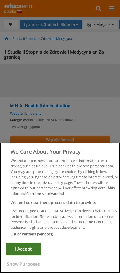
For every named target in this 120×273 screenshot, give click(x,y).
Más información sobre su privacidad (63, 190)
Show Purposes (23, 264)
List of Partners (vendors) (32, 234)
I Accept (23, 249)
